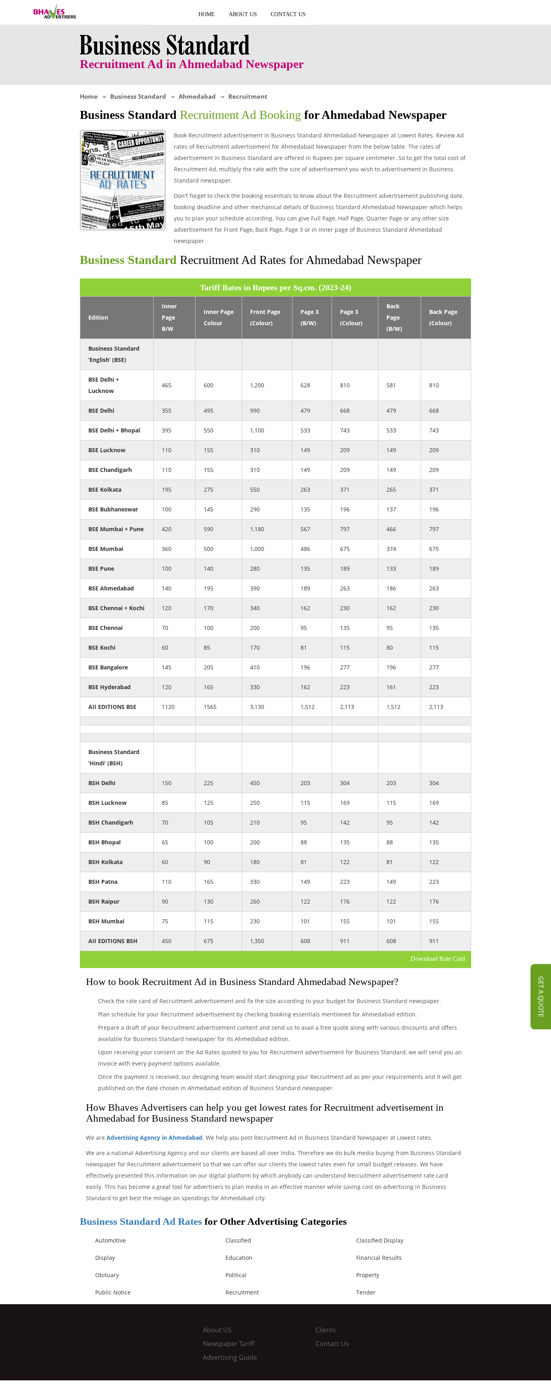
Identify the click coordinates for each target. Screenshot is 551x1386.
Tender (366, 1292)
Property (367, 1275)
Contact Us (288, 14)
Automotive (110, 1240)
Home (206, 14)
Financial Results (379, 1257)
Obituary (107, 1275)
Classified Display (379, 1240)
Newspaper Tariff (229, 1343)
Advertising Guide (230, 1357)
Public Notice (113, 1292)
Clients (325, 1330)
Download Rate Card (438, 958)
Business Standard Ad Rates (141, 1221)
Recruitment (242, 1292)
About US (243, 14)
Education (239, 1257)
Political (235, 1275)
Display (105, 1257)
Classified (238, 1240)
